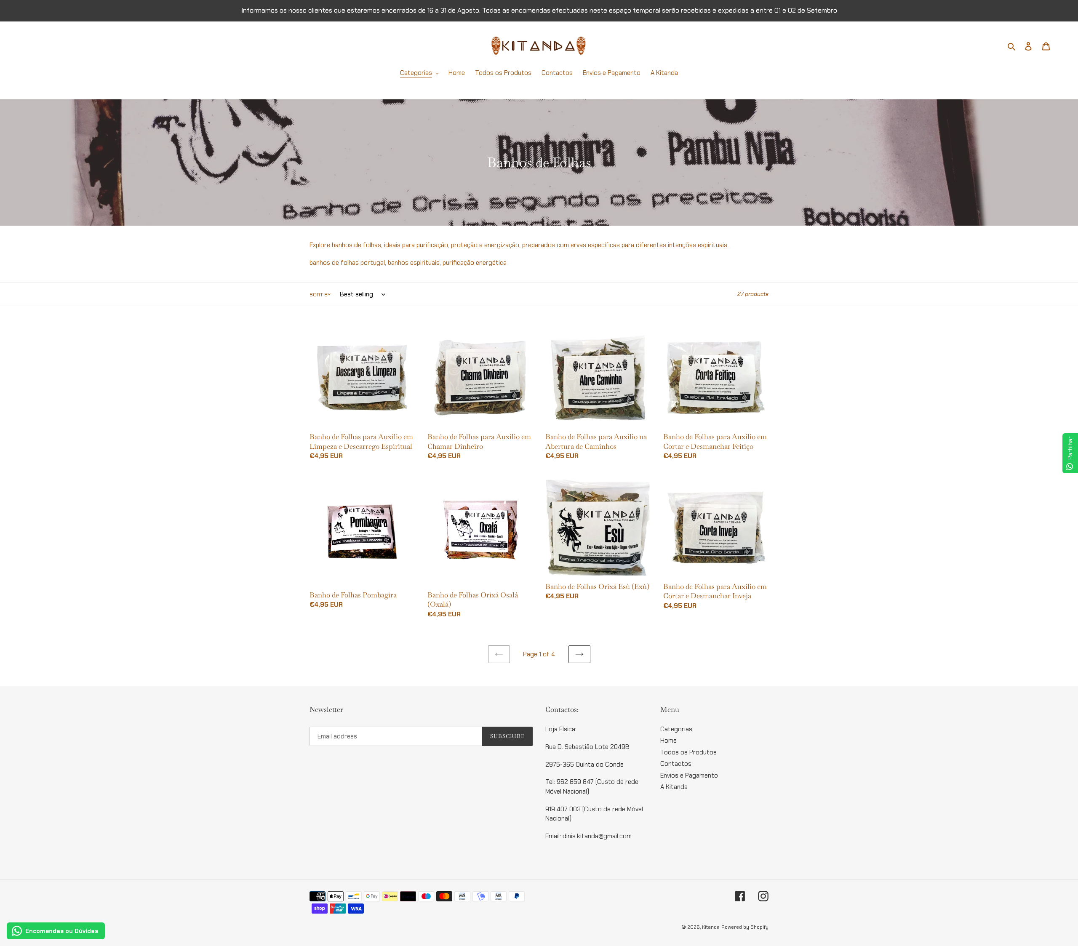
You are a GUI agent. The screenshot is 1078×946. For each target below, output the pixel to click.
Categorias (676, 729)
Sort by (320, 294)
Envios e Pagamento (689, 775)
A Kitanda (674, 787)
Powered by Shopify (744, 927)
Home (668, 740)
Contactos (675, 763)
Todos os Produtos (688, 752)
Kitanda (711, 927)
